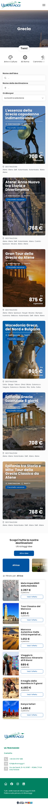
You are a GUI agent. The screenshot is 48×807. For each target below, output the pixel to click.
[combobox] (24, 88)
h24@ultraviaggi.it (16, 763)
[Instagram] (17, 784)
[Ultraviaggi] (14, 736)
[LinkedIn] (23, 784)
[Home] (5, 784)
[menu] (44, 5)
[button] (24, 98)
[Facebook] (11, 784)
